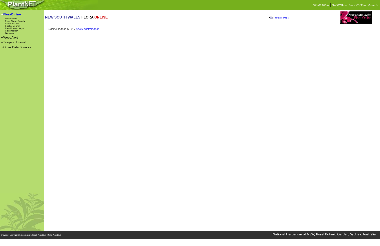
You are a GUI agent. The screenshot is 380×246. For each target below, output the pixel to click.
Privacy (5, 235)
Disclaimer (25, 235)
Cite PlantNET (55, 235)
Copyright (14, 235)
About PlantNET (39, 235)
